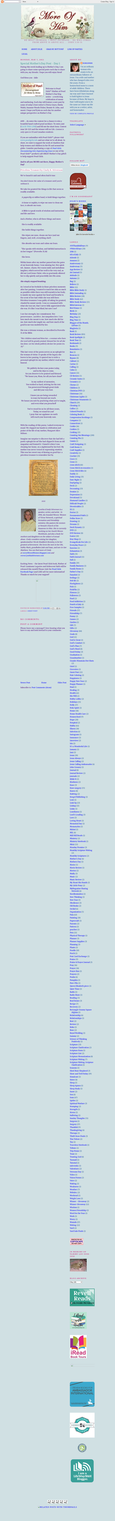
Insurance (74, 738)
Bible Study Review (78, 302)
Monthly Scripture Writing (81, 850)
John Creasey (75, 767)
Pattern (73, 927)
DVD (72, 530)
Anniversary (75, 263)
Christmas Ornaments (79, 400)
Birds (72, 311)
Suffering (74, 1115)
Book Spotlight (76, 337)
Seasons (73, 1068)
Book (72, 331)
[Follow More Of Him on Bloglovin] (79, 166)
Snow (72, 1092)
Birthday (73, 314)
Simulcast (74, 1077)
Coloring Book (76, 414)
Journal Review (76, 773)
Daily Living (75, 477)
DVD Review (75, 533)
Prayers (73, 974)
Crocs (72, 459)
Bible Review (75, 296)
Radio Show (75, 995)
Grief (72, 666)
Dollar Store (75, 518)
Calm (72, 370)
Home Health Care (78, 714)
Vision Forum (75, 1178)
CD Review (74, 376)
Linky (72, 809)
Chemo (73, 385)
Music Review (76, 880)
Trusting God (75, 1157)
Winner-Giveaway (77, 1204)
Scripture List (75, 1053)
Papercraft (74, 921)
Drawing (73, 521)
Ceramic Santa (76, 379)
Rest (72, 1021)
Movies (73, 871)
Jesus (72, 755)
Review (73, 1024)
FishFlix (73, 590)
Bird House (74, 308)
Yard (72, 1228)
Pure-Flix (74, 983)
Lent (72, 800)
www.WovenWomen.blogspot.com (36, 553)
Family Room (75, 569)
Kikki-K (73, 779)
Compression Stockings (80, 417)
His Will (73, 696)
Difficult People (76, 503)
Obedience (74, 903)
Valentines (74, 1169)
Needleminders (76, 894)
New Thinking (76, 897)
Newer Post (25, 683)
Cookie (73, 426)
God (71, 637)
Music (72, 877)
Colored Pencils (76, 411)
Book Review (75, 334)
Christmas (74, 394)
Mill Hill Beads (76, 835)
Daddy (72, 474)
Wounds (73, 1222)
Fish (72, 587)
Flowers (73, 592)
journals (73, 776)
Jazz (71, 752)
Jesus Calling (75, 761)
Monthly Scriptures (78, 856)
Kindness (74, 782)
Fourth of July (75, 604)
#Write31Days (76, 249)
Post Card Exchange (78, 956)
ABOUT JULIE (36, 49)
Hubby (72, 726)
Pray (72, 965)
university (74, 1166)
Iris (71, 743)
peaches (73, 930)
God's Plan (74, 646)
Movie (72, 865)
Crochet (73, 456)
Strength (73, 1109)
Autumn (73, 278)
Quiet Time (74, 989)
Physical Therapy (77, 936)
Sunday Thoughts (77, 1118)
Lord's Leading (76, 815)
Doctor (73, 512)
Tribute (73, 1148)
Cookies (73, 429)
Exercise (73, 548)
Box (71, 352)
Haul (72, 687)
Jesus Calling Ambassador (81, 764)
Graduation (75, 655)
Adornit (73, 258)
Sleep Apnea (75, 1086)
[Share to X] (55, 608)
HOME (24, 49)
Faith (72, 554)
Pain (72, 915)
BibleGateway (76, 305)
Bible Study (74, 299)
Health (73, 693)
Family (73, 563)
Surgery (73, 1124)
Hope (72, 720)
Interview (74, 740)
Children (73, 388)
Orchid (73, 909)
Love (72, 818)
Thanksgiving (76, 1130)
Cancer (73, 373)
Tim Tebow (75, 1139)
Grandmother (76, 658)
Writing (73, 1225)
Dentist (73, 492)
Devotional (74, 497)
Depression (75, 495)
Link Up (73, 803)
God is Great (75, 640)
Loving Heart (75, 821)
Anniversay (75, 266)
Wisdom (73, 1207)
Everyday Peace (76, 545)
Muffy (72, 874)
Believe (73, 284)
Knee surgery (75, 788)
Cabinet (73, 361)
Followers (74, 595)
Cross (72, 462)
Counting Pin (75, 438)
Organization (75, 912)
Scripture (74, 1045)
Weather (73, 1189)
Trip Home (74, 1151)
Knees (72, 791)
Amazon (73, 260)
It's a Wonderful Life (78, 746)
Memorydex (75, 827)
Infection (74, 732)
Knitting (73, 794)
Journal (73, 770)
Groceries (74, 669)
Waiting (73, 1184)
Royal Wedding (76, 1033)
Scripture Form (76, 1050)
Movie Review (76, 868)
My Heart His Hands (78, 882)
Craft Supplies (76, 450)
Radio (72, 992)
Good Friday (75, 652)
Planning (74, 944)
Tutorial (73, 1163)
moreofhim (88, 63)
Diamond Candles (77, 500)
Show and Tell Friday (79, 1074)
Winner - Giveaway (78, 1201)
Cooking (73, 432)
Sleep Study (75, 1089)
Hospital (73, 723)
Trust (72, 1154)
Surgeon (73, 1121)
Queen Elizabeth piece (79, 986)
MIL (71, 833)
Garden (73, 622)
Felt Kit (73, 581)
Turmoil (73, 1160)
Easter (72, 536)
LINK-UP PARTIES (74, 49)
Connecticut (75, 423)
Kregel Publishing (77, 797)
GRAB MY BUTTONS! (55, 49)
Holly (72, 705)
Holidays (73, 702)
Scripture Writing (77, 1059)
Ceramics (74, 382)
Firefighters (75, 584)
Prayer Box (74, 971)
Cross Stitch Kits (77, 471)
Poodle (73, 950)
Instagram (74, 734)
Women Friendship (78, 1210)
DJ (71, 509)
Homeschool (75, 717)
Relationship (75, 1015)
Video (72, 1175)
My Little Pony (76, 885)
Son (71, 1094)
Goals (72, 634)
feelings (73, 578)
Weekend (74, 1195)
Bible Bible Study (77, 290)
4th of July (74, 255)
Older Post (62, 683)
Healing (73, 690)
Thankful (74, 1127)
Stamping (74, 1106)
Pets (72, 933)
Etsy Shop (74, 539)
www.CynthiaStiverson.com (32, 555)
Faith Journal (75, 557)
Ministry (73, 838)
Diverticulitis (75, 506)
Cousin (73, 441)
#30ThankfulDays (77, 246)
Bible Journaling (77, 293)
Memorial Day (76, 824)
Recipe (73, 1004)
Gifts (72, 628)
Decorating (74, 489)
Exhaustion (74, 551)
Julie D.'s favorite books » (85, 234)
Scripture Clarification (79, 1047)
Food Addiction (76, 601)
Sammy (73, 1036)
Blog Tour (74, 320)
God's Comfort (76, 643)
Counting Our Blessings (80, 435)
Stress (72, 1112)
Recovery (74, 1007)
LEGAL (25, 54)
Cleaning (73, 405)
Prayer (73, 968)
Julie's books (78, 201)
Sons (72, 1097)
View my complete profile (82, 113)
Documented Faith (78, 515)
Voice (72, 1181)
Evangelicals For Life (79, 542)
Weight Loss (75, 1198)
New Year (74, 900)
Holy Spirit (74, 708)
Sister (72, 1080)
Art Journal (74, 272)
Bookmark (74, 343)
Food (72, 598)
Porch (72, 953)
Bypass (73, 358)
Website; (73, 1192)
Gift (71, 625)
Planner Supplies (77, 941)
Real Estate (74, 1001)
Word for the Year (77, 1213)
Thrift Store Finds (77, 1136)
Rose (72, 1030)
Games (73, 619)
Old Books (74, 906)
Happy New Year (77, 681)
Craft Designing (76, 444)
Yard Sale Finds (76, 1231)
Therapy (73, 1133)
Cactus (72, 364)
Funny (72, 616)
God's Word (75, 649)
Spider (72, 1100)
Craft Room (74, 447)
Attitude (73, 275)
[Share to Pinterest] (59, 608)
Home (43, 683)
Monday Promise (77, 847)
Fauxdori (73, 575)
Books (72, 346)
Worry (72, 1219)
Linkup (73, 806)
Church (73, 403)
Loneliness (74, 812)
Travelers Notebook (78, 1145)
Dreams (73, 524)
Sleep (72, 1083)
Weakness (74, 1187)
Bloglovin (74, 328)
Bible (72, 287)
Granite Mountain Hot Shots (82, 661)
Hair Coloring (75, 675)
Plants (72, 947)
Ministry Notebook (78, 841)
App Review (75, 269)
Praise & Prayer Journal (80, 962)
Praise (72, 959)
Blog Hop (74, 317)
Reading (73, 998)
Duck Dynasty (76, 527)
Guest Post (33, 611)
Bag (71, 281)
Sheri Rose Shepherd (79, 1071)
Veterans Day (75, 1172)
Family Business (77, 566)
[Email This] (51, 608)
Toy (71, 1142)
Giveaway (74, 631)
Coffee (72, 408)
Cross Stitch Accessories (80, 468)
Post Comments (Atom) (41, 687)
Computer (74, 420)
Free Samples (76, 607)
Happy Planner (76, 684)
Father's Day (75, 572)
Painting (73, 918)
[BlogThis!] (53, 608)
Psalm (72, 977)
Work (72, 1216)
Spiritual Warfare (77, 1103)
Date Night (74, 480)
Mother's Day (75, 859)
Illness (73, 729)
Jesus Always (75, 758)
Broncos (73, 355)
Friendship (74, 613)
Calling (73, 367)
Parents (73, 924)
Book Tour (74, 340)
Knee (72, 785)
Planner (73, 938)
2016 (72, 252)
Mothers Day (75, 862)
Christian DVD (76, 391)
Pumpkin (74, 980)
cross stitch (75, 465)
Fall (71, 560)
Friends (73, 610)
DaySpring (74, 483)
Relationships (76, 1018)
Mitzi (72, 844)
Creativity (74, 453)
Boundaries (75, 349)
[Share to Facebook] (57, 608)
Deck (72, 486)
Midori (73, 829)
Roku (72, 1027)
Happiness (74, 678)
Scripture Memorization (80, 1056)
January (73, 749)
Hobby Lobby (75, 699)
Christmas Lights (77, 397)
